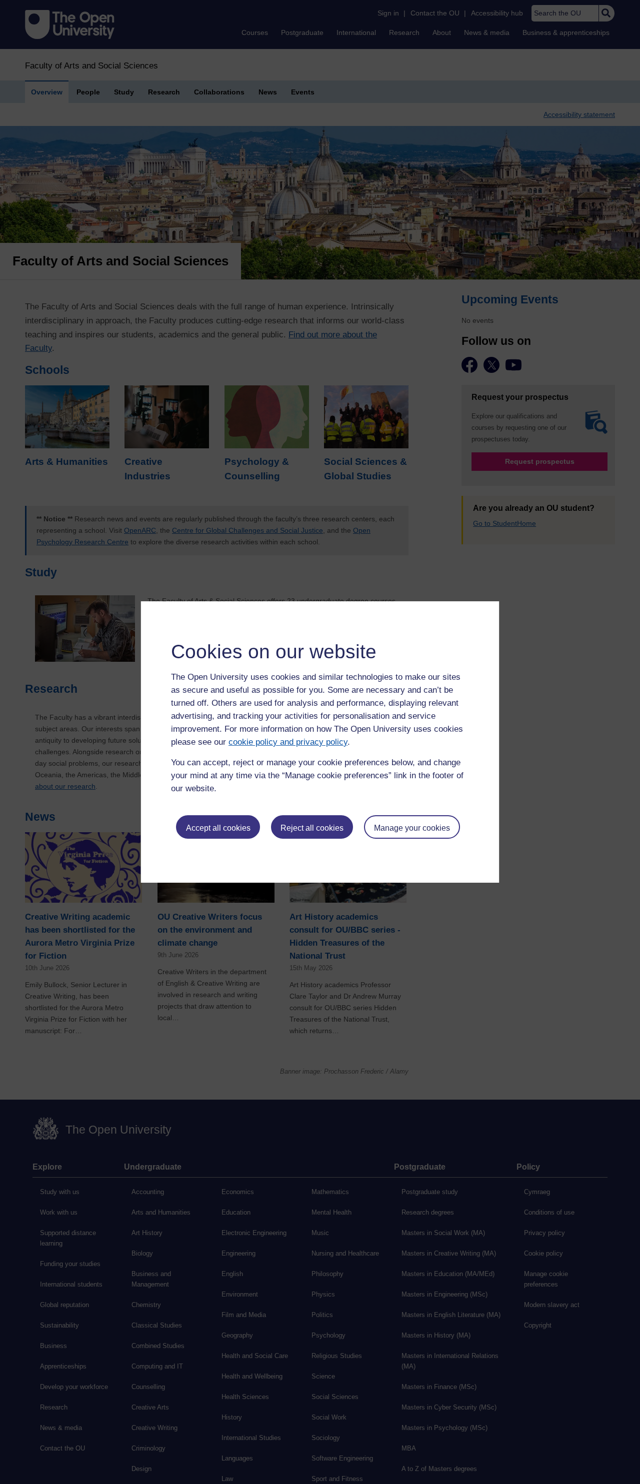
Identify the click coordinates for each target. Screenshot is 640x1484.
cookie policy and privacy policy (288, 742)
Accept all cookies (218, 828)
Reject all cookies (312, 828)
